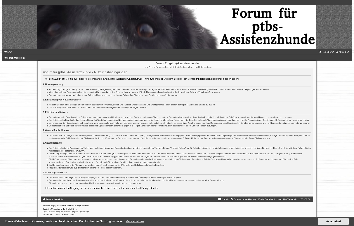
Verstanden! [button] (333, 221)
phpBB (56, 206)
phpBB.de (72, 209)
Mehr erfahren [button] (135, 221)
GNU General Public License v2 (124, 135)
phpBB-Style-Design (80, 212)
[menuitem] (8, 52)
